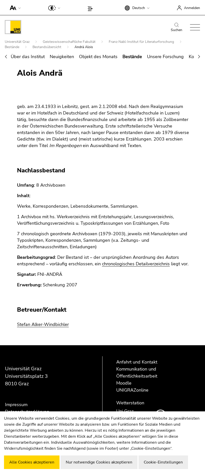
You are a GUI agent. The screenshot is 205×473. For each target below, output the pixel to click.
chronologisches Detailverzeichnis (136, 264)
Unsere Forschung (165, 57)
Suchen (176, 30)
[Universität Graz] (13, 28)
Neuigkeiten (62, 57)
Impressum (16, 405)
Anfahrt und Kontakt (136, 362)
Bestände (12, 47)
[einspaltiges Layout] (91, 7)
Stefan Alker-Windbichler (43, 324)
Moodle (124, 383)
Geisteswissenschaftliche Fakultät (69, 41)
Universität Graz (17, 41)
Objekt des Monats (98, 57)
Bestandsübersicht (47, 47)
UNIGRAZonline (132, 390)
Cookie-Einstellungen (163, 462)
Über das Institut (28, 57)
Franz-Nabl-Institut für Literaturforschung (142, 41)
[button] (14, 7)
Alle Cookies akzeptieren (31, 462)
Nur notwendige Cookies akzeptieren (99, 462)
